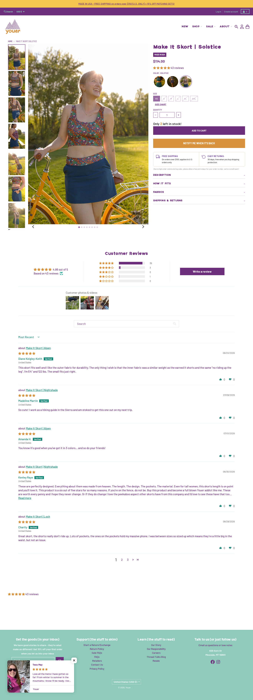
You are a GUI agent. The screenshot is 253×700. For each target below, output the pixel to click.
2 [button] (122, 559)
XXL (194, 98)
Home (10, 41)
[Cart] (247, 27)
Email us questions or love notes (215, 645)
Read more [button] (24, 498)
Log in (218, 11)
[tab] (79, 227)
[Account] (242, 27)
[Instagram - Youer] (218, 662)
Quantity (157, 110)
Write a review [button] (202, 271)
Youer (128, 687)
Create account (231, 11)
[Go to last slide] (33, 226)
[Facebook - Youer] (213, 662)
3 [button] (128, 559)
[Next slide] (143, 226)
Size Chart (160, 104)
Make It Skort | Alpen (38, 348)
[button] (162, 67)
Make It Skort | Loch (38, 516)
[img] (26, 353)
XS (156, 98)
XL (185, 98)
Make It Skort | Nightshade (42, 390)
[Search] (236, 27)
